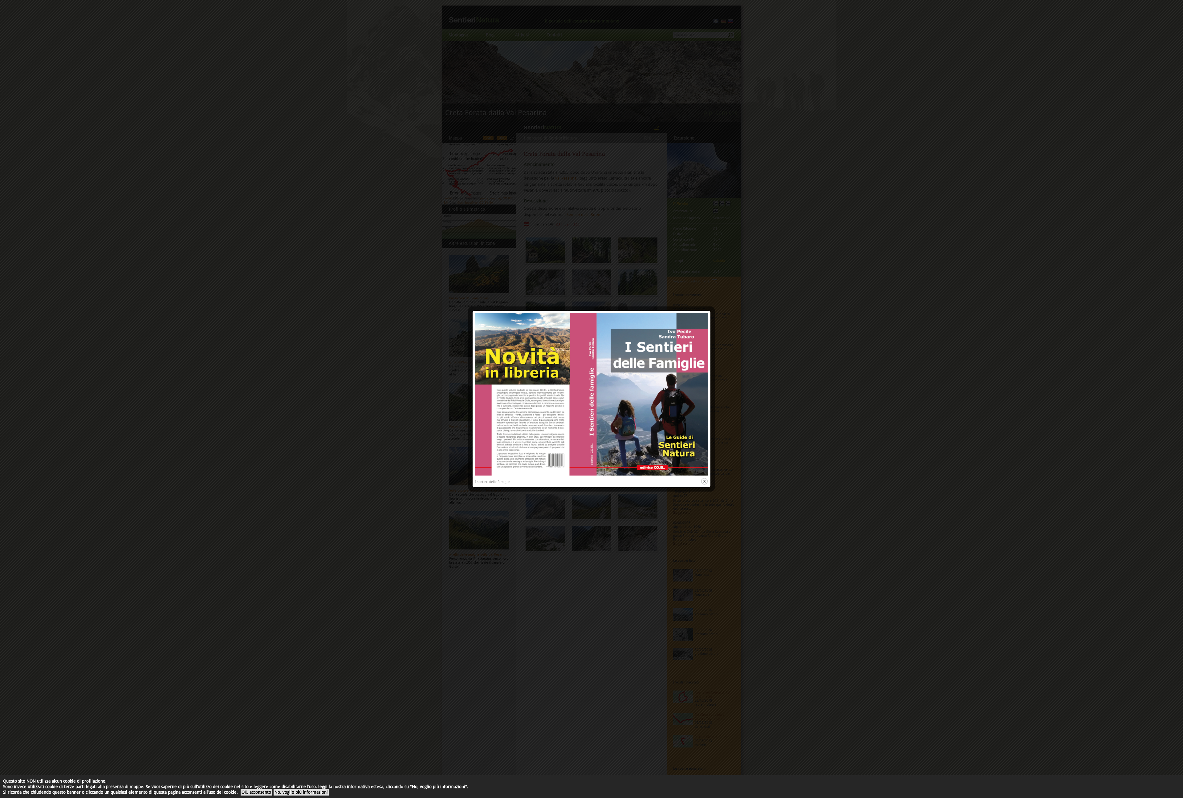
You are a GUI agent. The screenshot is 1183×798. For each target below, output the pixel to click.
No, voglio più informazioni (301, 792)
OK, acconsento (256, 792)
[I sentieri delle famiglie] (591, 474)
